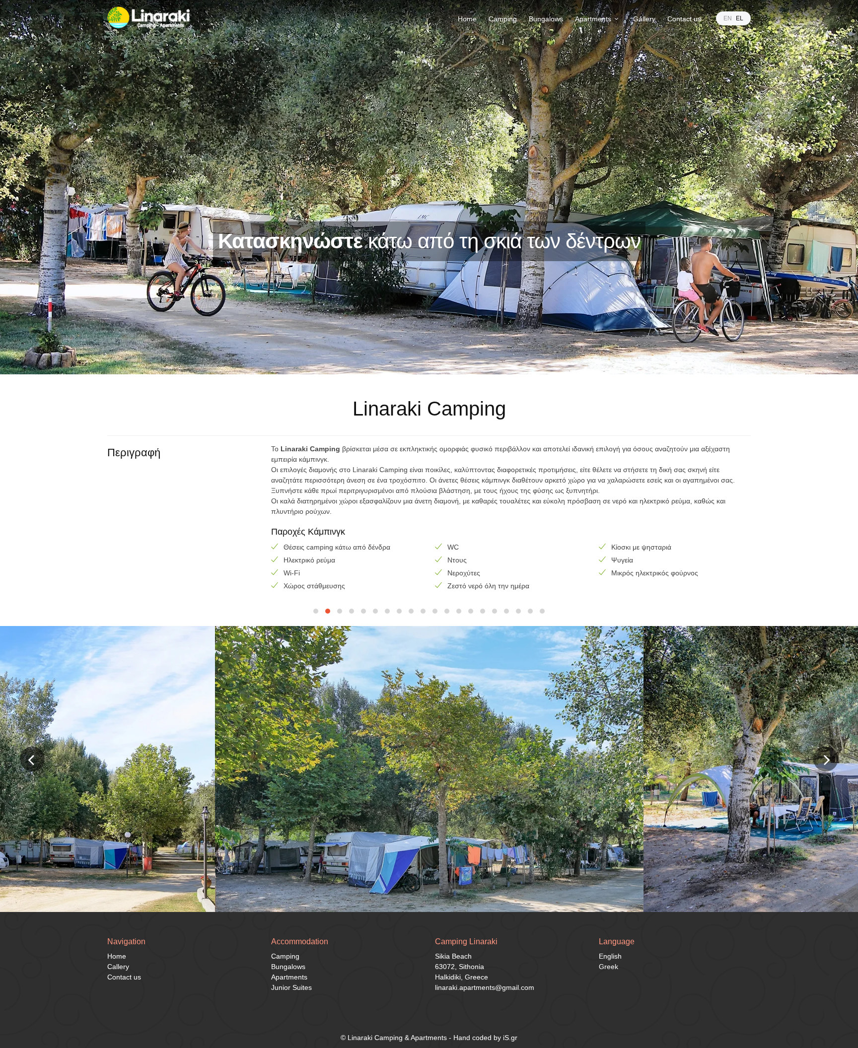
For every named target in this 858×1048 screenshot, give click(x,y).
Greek (608, 967)
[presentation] (32, 759)
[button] (316, 611)
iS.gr (510, 1038)
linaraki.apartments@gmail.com (484, 987)
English (610, 956)
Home (467, 19)
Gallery (644, 19)
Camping (503, 19)
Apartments (593, 19)
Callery (118, 967)
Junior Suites (291, 987)
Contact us (684, 19)
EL (739, 18)
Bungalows (546, 19)
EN (727, 18)
